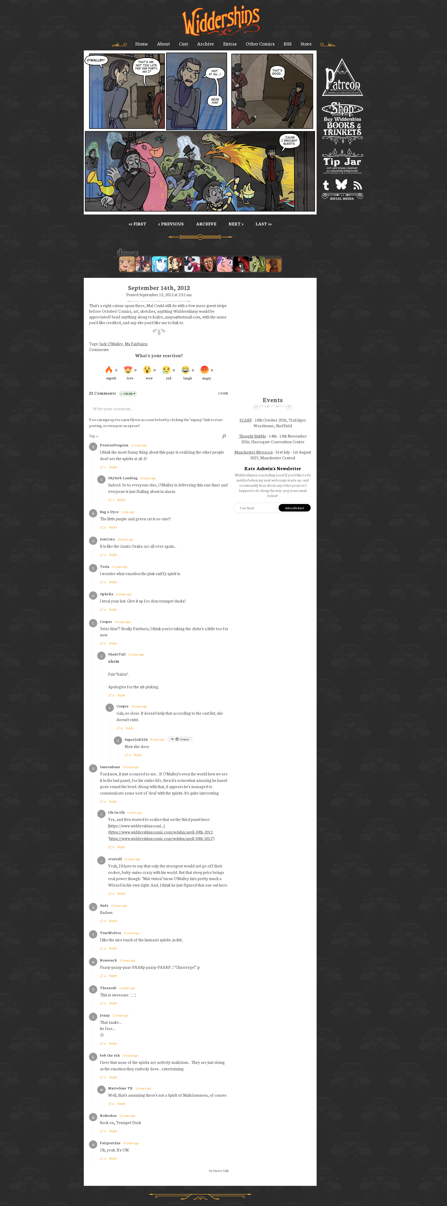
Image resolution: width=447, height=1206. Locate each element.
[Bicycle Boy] (208, 264)
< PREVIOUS (171, 223)
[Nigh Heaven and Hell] (241, 264)
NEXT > (236, 223)
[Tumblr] (326, 185)
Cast (183, 43)
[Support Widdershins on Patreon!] (342, 77)
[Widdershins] (221, 21)
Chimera (197, 253)
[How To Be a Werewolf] (192, 264)
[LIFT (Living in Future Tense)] (143, 264)
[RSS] (358, 185)
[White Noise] (273, 264)
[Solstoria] (127, 264)
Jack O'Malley (111, 343)
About (163, 43)
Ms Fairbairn (136, 343)
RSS (288, 43)
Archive (205, 43)
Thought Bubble (252, 436)
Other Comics (260, 43)
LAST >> (264, 223)
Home (141, 43)
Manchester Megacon (253, 452)
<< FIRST (137, 223)
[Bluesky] (341, 185)
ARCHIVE (206, 223)
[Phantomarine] (159, 264)
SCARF (246, 420)
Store (306, 43)
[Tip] (342, 162)
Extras (230, 43)
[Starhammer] (225, 264)
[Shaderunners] (257, 264)
